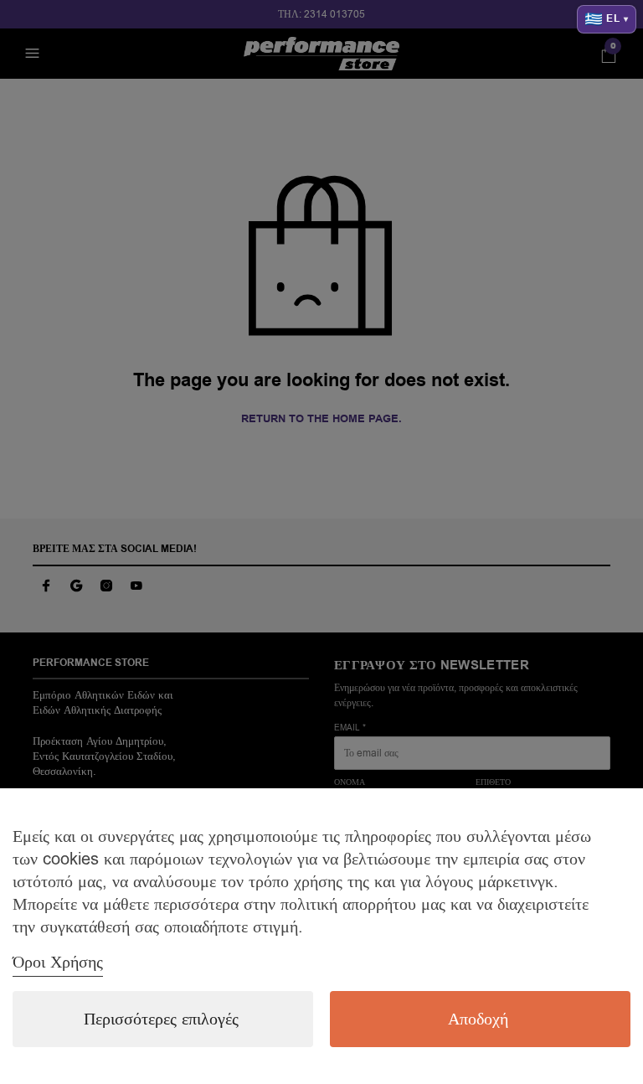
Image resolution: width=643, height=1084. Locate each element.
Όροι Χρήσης (58, 962)
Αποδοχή (478, 1019)
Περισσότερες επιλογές (161, 1019)
